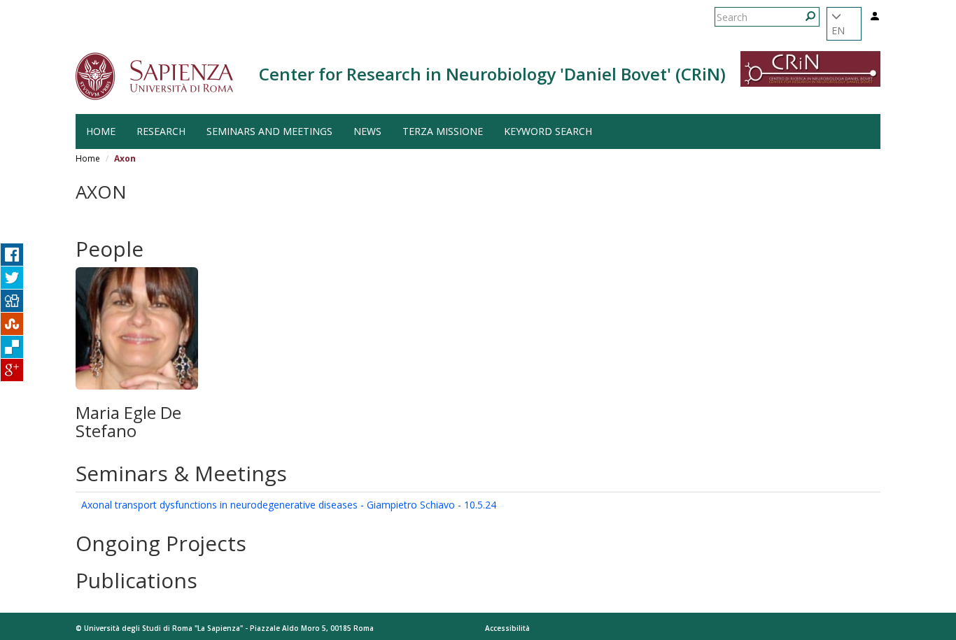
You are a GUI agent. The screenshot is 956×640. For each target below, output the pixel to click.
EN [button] (838, 30)
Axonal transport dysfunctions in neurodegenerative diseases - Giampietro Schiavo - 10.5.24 (288, 504)
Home (100, 131)
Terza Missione (442, 131)
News (367, 131)
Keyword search (548, 131)
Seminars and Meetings (269, 131)
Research (160, 131)
